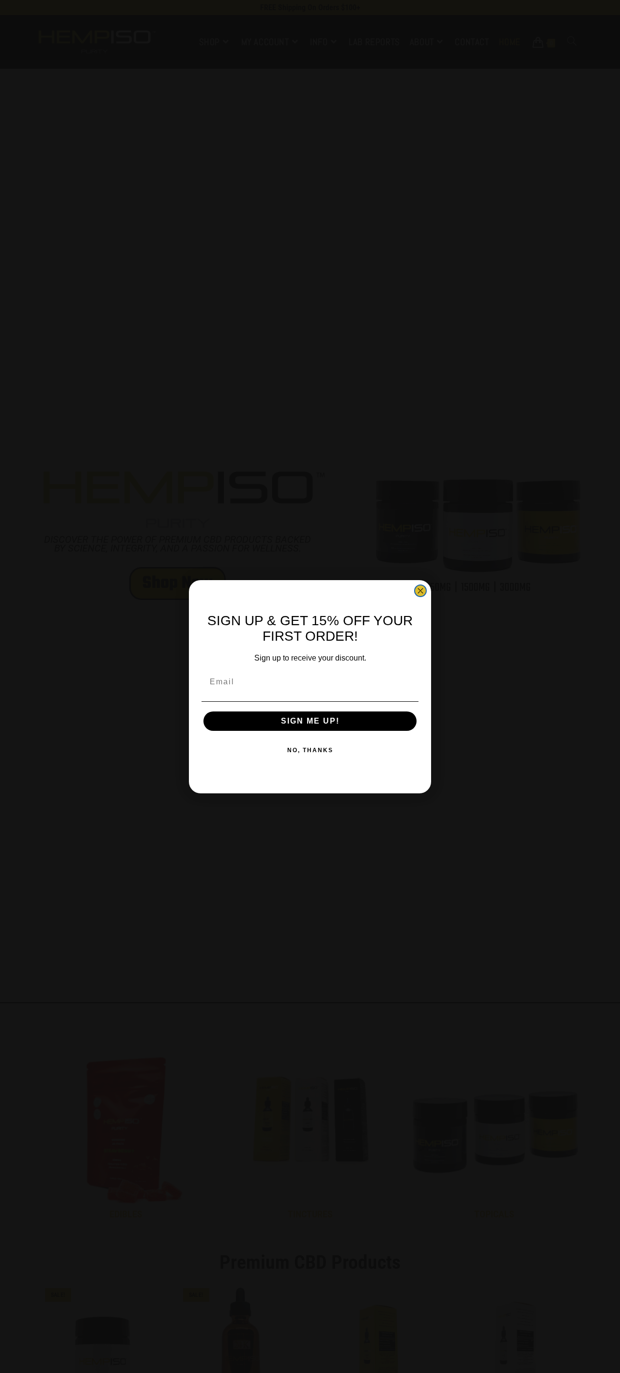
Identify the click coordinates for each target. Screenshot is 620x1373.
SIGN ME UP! (310, 721)
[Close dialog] (420, 591)
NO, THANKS (310, 750)
